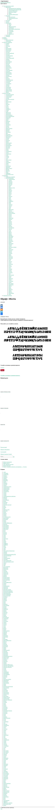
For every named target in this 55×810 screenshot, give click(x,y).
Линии (7, 126)
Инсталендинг (12, 17)
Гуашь (7, 110)
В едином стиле (6, 516)
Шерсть (10, 292)
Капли (10, 216)
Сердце (10, 261)
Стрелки (10, 272)
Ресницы (8, 147)
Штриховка (11, 293)
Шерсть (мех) (9, 168)
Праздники (8, 23)
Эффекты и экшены (10, 176)
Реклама (5, 709)
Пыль (10, 254)
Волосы (7, 104)
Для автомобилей (10, 53)
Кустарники (11, 227)
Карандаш (8, 117)
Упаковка (5, 771)
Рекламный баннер (7, 710)
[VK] (27, 305)
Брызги (10, 190)
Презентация (6, 698)
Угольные (11, 281)
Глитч (7, 106)
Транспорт (5, 764)
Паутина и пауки (12, 247)
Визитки (5, 524)
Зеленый (5, 571)
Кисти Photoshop (10, 178)
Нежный (8, 65)
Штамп (7, 169)
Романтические (9, 80)
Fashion (7, 43)
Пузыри (10, 253)
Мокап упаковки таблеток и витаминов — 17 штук (15, 466)
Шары (10, 290)
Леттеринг (8, 124)
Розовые (8, 78)
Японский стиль (9, 174)
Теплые (7, 86)
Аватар (5, 485)
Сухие (7, 157)
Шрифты (5, 38)
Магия (10, 232)
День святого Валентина (14, 29)
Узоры (10, 282)
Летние (7, 64)
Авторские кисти (10, 94)
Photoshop (5, 175)
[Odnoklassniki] (27, 310)
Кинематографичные (8, 592)
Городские (8, 50)
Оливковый (6, 672)
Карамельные (6, 586)
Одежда (5, 670)
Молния (10, 239)
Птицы (10, 252)
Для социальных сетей (8, 6)
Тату (7, 158)
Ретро (7, 77)
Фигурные (11, 283)
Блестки (10, 184)
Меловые (11, 237)
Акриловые (8, 96)
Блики (10, 185)
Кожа (7, 119)
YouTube (8, 20)
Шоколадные (9, 90)
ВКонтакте (8, 7)
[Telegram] (27, 312)
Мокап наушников (7, 462)
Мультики (8, 134)
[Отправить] (27, 314)
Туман (10, 279)
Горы (10, 198)
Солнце (10, 269)
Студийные (8, 83)
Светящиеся (8, 151)
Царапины (8, 166)
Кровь (10, 225)
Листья (7, 127)
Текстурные (8, 159)
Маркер (7, 130)
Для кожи (8, 56)
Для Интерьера (9, 55)
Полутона (8, 144)
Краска (10, 222)
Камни (10, 215)
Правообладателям (7, 295)
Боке (7, 47)
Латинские (8, 41)
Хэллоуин (11, 30)
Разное (4, 705)
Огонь (7, 139)
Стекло (10, 271)
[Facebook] (27, 307)
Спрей (7, 156)
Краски (7, 123)
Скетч (7, 152)
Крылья (10, 226)
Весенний (5, 519)
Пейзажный (8, 72)
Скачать (2, 367)
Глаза (7, 105)
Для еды (8, 54)
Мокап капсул (6, 463)
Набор (10, 13)
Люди (10, 231)
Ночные (8, 69)
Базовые (10, 182)
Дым (10, 208)
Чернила (8, 167)
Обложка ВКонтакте (13, 14)
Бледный (8, 46)
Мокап (4, 37)
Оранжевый (6, 673)
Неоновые (8, 66)
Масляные (8, 132)
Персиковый (9, 73)
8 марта (10, 32)
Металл (10, 238)
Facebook (8, 35)
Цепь (10, 287)
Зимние (7, 59)
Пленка (7, 75)
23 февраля (11, 27)
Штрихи (8, 170)
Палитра (8, 140)
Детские (8, 52)
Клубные (8, 60)
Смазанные (8, 153)
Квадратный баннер (7, 590)
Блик (7, 100)
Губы (7, 111)
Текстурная (11, 275)
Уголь (7, 164)
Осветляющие (9, 70)
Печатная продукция (8, 686)
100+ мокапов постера (8, 464)
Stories (10, 19)
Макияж (8, 129)
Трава (7, 163)
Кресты (10, 224)
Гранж (7, 107)
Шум (7, 172)
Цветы (10, 285)
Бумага (10, 191)
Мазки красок (9, 128)
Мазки (10, 233)
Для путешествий (10, 58)
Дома (10, 207)
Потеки (10, 250)
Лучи (10, 230)
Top (1, 808)
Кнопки (5, 600)
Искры (10, 214)
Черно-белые (9, 89)
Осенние (8, 71)
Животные (8, 112)
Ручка (7, 150)
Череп (10, 288)
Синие (4, 730)
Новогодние (9, 67)
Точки (10, 276)
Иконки (5, 576)
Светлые (8, 82)
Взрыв (10, 193)
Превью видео (6, 697)
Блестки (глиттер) (10, 99)
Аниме (7, 98)
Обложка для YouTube (8, 665)
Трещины (11, 278)
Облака (7, 138)
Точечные (8, 162)
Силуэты (11, 264)
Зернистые (8, 113)
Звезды (10, 210)
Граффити (8, 109)
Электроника (6, 800)
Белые (7, 44)
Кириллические (9, 40)
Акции (7, 21)
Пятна (10, 255)
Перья (7, 141)
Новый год (11, 33)
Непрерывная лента (13, 18)
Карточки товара (12, 12)
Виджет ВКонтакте (13, 10)
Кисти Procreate (6, 93)
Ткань (7, 161)
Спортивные (6, 739)
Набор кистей (9, 135)
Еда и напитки (6, 566)
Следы (10, 266)
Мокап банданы (7, 465)
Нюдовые (5, 661)
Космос (7, 122)
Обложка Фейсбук (7, 667)
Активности (6, 491)
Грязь (10, 202)
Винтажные (8, 49)
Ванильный (8, 48)
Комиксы (8, 121)
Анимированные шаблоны (15, 8)
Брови (10, 189)
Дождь (10, 206)
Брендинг (5, 510)
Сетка (10, 262)
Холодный (8, 88)
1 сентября (11, 31)
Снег (7, 155)
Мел (7, 133)
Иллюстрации (9, 115)
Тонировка (8, 87)
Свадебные (8, 81)
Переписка (5, 681)
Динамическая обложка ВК (15, 9)
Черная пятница (12, 26)
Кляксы (7, 118)
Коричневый (9, 61)
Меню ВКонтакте (7, 640)
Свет (10, 260)
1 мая (10, 25)
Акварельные (9, 95)
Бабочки (10, 181)
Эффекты (8, 173)
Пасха (10, 24)
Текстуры (5, 753)
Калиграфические (10, 116)
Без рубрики (6, 500)
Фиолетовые (6, 773)
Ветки (10, 192)
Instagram (8, 15)
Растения (8, 146)
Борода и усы (12, 187)
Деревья (10, 204)
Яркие (7, 92)
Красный (8, 63)
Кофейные (5, 609)
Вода (7, 103)
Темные (7, 84)
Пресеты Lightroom (7, 42)
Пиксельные (9, 143)
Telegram (8, 36)
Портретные (9, 76)
